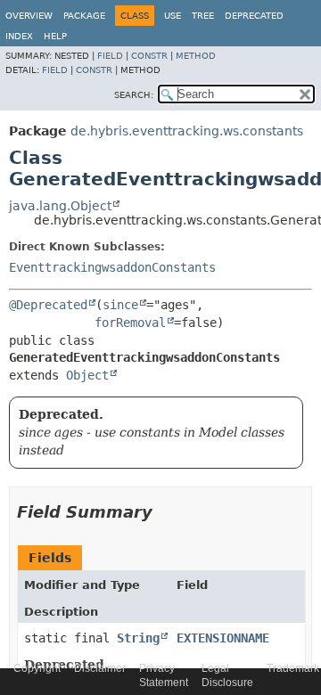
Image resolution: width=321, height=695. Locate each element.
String (138, 638)
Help (55, 36)
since (120, 305)
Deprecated (254, 15)
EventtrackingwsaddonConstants (112, 267)
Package (84, 15)
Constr (149, 56)
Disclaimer (100, 668)
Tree (203, 15)
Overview (29, 15)
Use (172, 15)
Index (19, 36)
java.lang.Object (60, 206)
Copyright (37, 668)
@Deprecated (48, 305)
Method (196, 56)
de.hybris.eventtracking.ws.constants (186, 131)
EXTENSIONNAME (223, 638)
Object (87, 375)
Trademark (293, 668)
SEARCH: (133, 95)
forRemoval (130, 322)
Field (110, 56)
